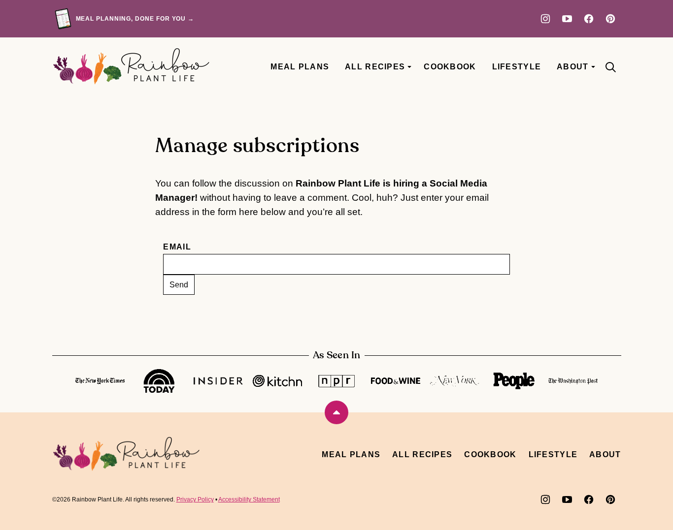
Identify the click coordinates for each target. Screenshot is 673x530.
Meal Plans (299, 66)
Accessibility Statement (249, 499)
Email (177, 247)
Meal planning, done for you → (135, 18)
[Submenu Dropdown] (409, 67)
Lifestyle (516, 66)
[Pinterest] (610, 19)
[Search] (610, 67)
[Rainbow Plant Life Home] (131, 66)
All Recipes (375, 66)
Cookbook (450, 66)
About (572, 66)
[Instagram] (545, 19)
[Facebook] (589, 19)
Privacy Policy (195, 499)
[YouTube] (567, 19)
